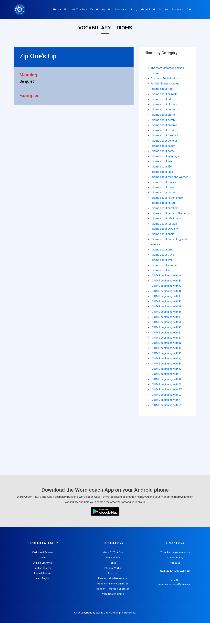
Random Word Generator (112, 578)
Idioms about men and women (169, 176)
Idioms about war (161, 259)
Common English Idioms (166, 78)
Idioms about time (162, 249)
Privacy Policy (175, 557)
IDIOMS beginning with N (166, 342)
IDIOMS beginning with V (166, 384)
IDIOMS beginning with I (165, 317)
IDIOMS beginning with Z (166, 405)
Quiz (190, 9)
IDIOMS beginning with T (166, 373)
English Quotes (43, 568)
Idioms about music (163, 187)
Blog (134, 9)
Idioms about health (163, 145)
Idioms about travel (163, 254)
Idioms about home (163, 151)
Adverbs (113, 573)
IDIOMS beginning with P (166, 353)
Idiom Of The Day (113, 552)
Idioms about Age (162, 88)
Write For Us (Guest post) (175, 552)
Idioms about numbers (164, 208)
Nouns (42, 557)
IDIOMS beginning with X (166, 394)
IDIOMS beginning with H (166, 311)
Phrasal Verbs (113, 568)
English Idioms (42, 573)
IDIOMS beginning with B (166, 280)
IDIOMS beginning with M (166, 337)
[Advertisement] (105, 444)
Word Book (148, 9)
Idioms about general (164, 140)
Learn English (43, 578)
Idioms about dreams (164, 125)
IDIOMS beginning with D (166, 291)
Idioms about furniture (164, 135)
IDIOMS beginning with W (166, 389)
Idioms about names (163, 192)
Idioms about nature (163, 202)
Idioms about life (161, 166)
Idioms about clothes (164, 104)
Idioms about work (162, 270)
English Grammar (43, 562)
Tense (112, 562)
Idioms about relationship (166, 218)
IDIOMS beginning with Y (166, 399)
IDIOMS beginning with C (166, 285)
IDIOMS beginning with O (166, 348)
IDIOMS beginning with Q (166, 358)
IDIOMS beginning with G (166, 306)
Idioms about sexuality (164, 228)
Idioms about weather (164, 265)
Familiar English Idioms (165, 83)
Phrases (177, 9)
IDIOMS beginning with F (166, 301)
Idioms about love (162, 171)
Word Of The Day (75, 9)
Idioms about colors (163, 109)
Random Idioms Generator (112, 583)
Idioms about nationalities (167, 197)
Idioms (164, 9)
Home (57, 9)
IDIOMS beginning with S (166, 368)
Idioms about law (161, 161)
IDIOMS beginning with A (166, 275)
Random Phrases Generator (112, 588)
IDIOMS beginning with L (166, 332)
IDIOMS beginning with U (166, 379)
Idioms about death (163, 120)
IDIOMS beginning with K (166, 327)
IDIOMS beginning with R (166, 363)
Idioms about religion (164, 223)
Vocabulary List (101, 9)
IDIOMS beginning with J (166, 322)
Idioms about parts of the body (170, 213)
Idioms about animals (164, 94)
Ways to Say (113, 557)
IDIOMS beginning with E (166, 296)
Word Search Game (113, 594)
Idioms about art (161, 99)
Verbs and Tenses (42, 552)
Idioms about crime (163, 114)
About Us (175, 562)
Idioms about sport (162, 234)
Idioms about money (163, 182)
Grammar (121, 9)
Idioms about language (165, 156)
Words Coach (103, 612)
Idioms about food (162, 130)
